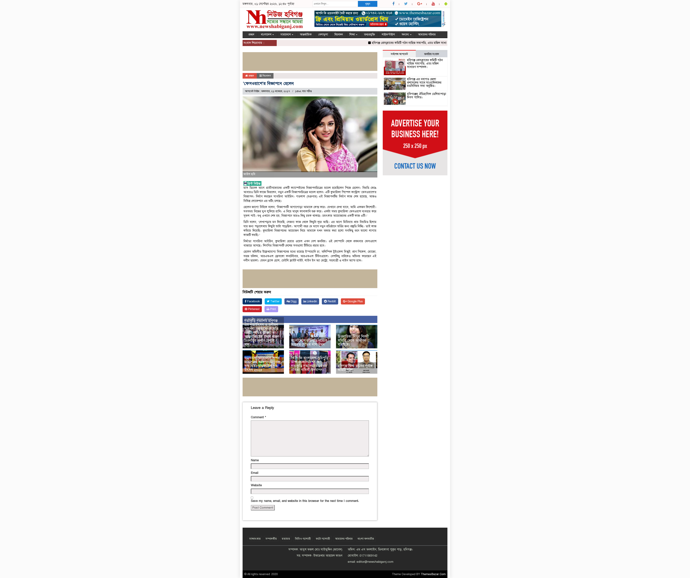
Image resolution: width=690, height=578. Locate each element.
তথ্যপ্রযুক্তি (369, 34)
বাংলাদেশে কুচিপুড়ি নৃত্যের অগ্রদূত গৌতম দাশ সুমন (309, 342)
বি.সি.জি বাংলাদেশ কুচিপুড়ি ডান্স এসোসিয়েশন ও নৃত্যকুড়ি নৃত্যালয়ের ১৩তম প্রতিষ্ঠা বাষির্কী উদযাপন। (309, 364)
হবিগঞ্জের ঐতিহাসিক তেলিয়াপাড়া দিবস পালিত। (426, 95)
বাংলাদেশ (266, 34)
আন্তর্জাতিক (306, 34)
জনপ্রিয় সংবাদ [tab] (431, 54)
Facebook (253, 301)
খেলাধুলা (323, 34)
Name (255, 460)
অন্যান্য (406, 34)
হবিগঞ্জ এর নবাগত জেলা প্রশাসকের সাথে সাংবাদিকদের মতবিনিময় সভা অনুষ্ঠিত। (424, 82)
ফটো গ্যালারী (323, 539)
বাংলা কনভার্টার (366, 539)
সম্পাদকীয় (271, 539)
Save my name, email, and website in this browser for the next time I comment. (305, 501)
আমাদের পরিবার (427, 34)
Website (256, 485)
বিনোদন (339, 34)
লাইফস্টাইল (388, 34)
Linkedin (311, 301)
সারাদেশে (285, 34)
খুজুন (367, 3)
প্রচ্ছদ (251, 34)
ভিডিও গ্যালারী (303, 539)
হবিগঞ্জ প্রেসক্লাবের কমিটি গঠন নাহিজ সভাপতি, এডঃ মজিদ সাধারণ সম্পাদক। (401, 43)
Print (272, 309)
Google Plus (355, 301)
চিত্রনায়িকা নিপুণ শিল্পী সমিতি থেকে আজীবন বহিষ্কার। (353, 340)
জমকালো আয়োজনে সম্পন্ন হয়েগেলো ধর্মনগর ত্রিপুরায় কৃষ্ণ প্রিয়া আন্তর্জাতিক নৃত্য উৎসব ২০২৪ (262, 364)
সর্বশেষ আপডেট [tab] (399, 54)
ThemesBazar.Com (433, 574)
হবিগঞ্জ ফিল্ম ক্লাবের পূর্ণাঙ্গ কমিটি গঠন (355, 368)
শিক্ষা (352, 34)
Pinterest (253, 309)
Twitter (275, 301)
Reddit (331, 301)
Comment (258, 417)
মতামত (286, 539)
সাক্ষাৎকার (255, 539)
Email (254, 473)
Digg (293, 301)
